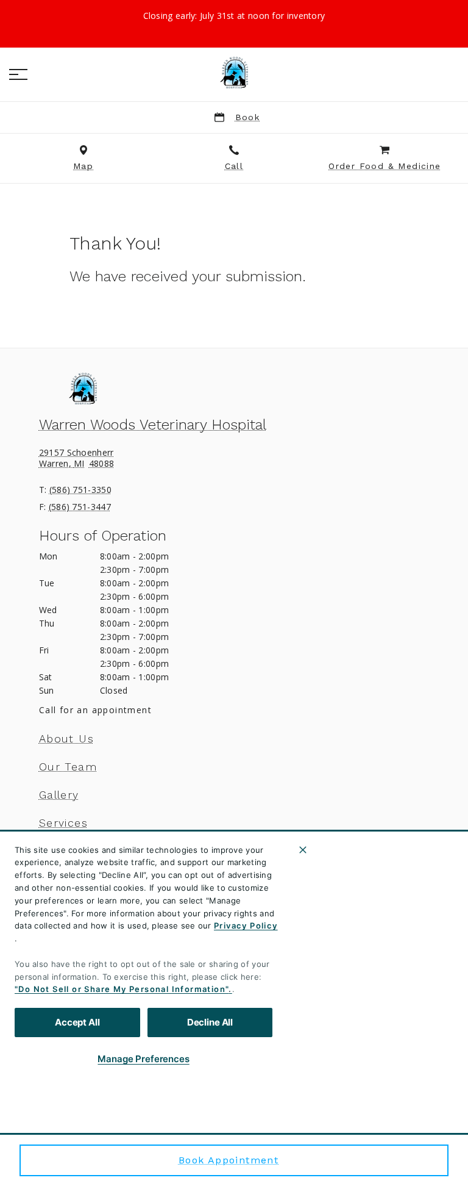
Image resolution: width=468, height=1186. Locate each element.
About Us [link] (66, 738)
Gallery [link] (59, 794)
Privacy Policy (246, 925)
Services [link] (63, 823)
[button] (18, 74)
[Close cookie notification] (302, 849)
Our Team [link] (68, 766)
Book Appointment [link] (228, 1160)
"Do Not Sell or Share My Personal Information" (122, 989)
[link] (234, 72)
